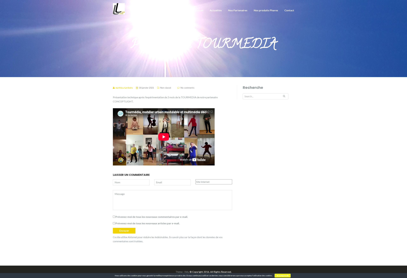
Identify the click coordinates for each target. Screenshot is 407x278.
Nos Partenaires (237, 10)
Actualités (216, 10)
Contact (289, 10)
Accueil (199, 10)
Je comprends (282, 275)
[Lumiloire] (119, 8)
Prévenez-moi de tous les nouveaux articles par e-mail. (147, 223)
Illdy (186, 271)
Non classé (165, 87)
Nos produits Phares (266, 10)
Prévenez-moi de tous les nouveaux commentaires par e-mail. (151, 216)
